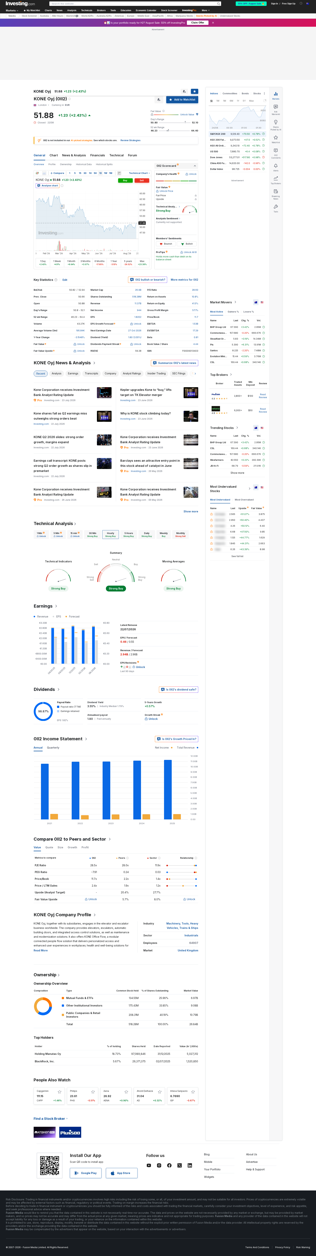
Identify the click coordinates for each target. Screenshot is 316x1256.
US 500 (214, 151)
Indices (214, 93)
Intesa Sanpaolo (179, 1091)
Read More (41, 950)
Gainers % (233, 311)
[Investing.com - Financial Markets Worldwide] (20, 3)
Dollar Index (216, 169)
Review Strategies (130, 140)
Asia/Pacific (158, 16)
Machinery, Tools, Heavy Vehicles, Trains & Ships (182, 925)
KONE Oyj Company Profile (62, 914)
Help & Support (255, 1169)
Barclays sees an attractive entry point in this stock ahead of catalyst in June (150, 463)
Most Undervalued (220, 499)
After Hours (57, 16)
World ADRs (87, 16)
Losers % (248, 311)
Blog (207, 1154)
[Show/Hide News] (119, 173)
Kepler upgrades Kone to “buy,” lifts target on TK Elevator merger (146, 392)
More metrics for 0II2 (184, 279)
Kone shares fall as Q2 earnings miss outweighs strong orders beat (60, 416)
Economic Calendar (146, 10)
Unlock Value (187, 114)
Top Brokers (219, 374)
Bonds (245, 93)
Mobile (208, 1161)
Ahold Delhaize (145, 1091)
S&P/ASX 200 (217, 133)
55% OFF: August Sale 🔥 (251, 3)
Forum (132, 155)
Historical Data (84, 164)
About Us (251, 1154)
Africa (170, 16)
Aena (106, 1091)
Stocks (12, 16)
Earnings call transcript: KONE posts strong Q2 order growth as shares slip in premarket (63, 466)
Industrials (191, 935)
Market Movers (221, 302)
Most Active (216, 311)
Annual (38, 747)
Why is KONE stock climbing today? (145, 413)
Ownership (66, 164)
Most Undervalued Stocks (223, 489)
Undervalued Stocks (230, 16)
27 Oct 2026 (134, 330)
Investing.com (128, 400)
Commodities (230, 93)
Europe (130, 16)
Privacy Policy (282, 1247)
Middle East (143, 16)
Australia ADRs (104, 16)
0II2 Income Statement (58, 738)
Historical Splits (104, 164)
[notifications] (301, 3)
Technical (116, 155)
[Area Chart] (44, 173)
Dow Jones (216, 157)
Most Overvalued (244, 499)
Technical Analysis (53, 523)
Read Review (263, 396)
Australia (44, 16)
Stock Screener (169, 10)
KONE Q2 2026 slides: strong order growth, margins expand (59, 439)
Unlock (93, 899)
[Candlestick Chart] (37, 173)
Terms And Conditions (257, 1247)
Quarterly (53, 747)
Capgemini (42, 1091)
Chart (54, 155)
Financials (97, 155)
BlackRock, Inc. (44, 1061)
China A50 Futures (220, 163)
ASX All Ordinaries (220, 145)
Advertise (252, 1161)
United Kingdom (188, 950)
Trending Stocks (222, 427)
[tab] (41, 534)
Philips (73, 1091)
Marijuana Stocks (184, 16)
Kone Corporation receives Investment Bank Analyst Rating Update (61, 392)
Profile (52, 164)
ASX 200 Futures (219, 139)
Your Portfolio (212, 1169)
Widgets (209, 1176)
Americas (119, 16)
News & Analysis (74, 155)
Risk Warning (303, 1247)
